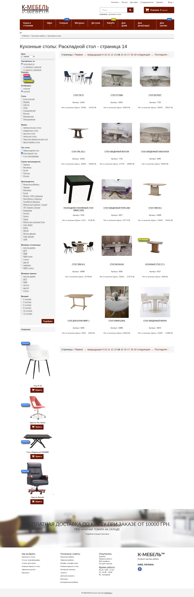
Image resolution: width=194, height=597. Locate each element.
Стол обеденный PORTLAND (116, 208)
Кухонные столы (28, 557)
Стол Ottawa (117, 95)
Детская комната (67, 576)
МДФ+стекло (28, 268)
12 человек (27, 314)
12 (112, 54)
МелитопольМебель (31, 184)
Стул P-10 (38, 386)
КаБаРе (111, 21)
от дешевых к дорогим (32, 67)
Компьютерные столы (31, 566)
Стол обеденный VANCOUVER (155, 152)
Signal (25, 219)
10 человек (27, 311)
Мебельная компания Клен (34, 222)
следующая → (145, 54)
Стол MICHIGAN (117, 264)
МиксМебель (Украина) (32, 199)
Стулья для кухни (29, 563)
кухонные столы (114, 14)
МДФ (25, 254)
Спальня (64, 21)
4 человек (27, 302)
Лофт (25, 108)
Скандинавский (29, 111)
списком (26, 89)
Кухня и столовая (28, 24)
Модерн (26, 102)
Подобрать (48, 321)
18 (132, 54)
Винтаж (26, 114)
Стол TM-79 (78, 95)
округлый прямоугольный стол (35, 139)
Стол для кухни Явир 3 (78, 321)
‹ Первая (78, 54)
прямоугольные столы (32, 128)
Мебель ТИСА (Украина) (33, 196)
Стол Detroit (155, 95)
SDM (25, 240)
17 (128, 54)
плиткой (26, 91)
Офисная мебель (67, 560)
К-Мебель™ (108, 593)
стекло (26, 259)
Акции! (26, 75)
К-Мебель (26, 36)
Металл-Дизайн (29, 234)
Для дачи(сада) (143, 24)
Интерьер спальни (67, 570)
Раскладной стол (30, 153)
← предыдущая (93, 54)
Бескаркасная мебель (69, 582)
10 (105, 54)
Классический (29, 99)
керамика (27, 265)
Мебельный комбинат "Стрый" (35, 205)
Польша (26, 173)
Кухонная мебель (39, 36)
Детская (95, 23)
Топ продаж (28, 81)
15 (122, 54)
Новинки (27, 78)
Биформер (27, 211)
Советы (63, 573)
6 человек (27, 305)
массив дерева (29, 248)
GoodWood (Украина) (31, 202)
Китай (25, 170)
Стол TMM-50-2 (155, 208)
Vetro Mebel (27, 225)
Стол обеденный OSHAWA (38, 452)
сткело (26, 291)
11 (109, 54)
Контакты (115, 2)
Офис (49, 23)
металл (26, 285)
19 (135, 54)
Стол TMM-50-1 (78, 264)
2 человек (27, 299)
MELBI (26, 231)
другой (26, 262)
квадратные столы (30, 131)
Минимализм (28, 117)
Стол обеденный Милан (155, 321)
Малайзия (27, 167)
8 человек (27, 308)
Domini (26, 216)
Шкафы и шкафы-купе (69, 563)
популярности (28, 64)
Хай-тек (26, 105)
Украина (26, 165)
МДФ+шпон (27, 257)
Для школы (165, 23)
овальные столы (30, 136)
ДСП (25, 251)
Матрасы (79, 23)
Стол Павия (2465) (116, 321)
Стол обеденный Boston (117, 152)
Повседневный (29, 119)
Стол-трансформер (31, 156)
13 (115, 54)
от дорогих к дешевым (32, 70)
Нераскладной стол (31, 150)
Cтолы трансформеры (31, 560)
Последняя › (161, 54)
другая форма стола (31, 142)
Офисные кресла (28, 570)
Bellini (25, 228)
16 (125, 54)
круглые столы (29, 133)
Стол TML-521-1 (78, 152)
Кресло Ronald (37, 497)
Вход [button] (170, 2)
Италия (26, 176)
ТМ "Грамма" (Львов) (31, 208)
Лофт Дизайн (28, 237)
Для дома (124, 24)
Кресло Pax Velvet (37, 423)
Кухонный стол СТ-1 (155, 264)
